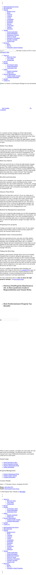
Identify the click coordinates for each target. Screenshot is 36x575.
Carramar (9, 14)
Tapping (9, 27)
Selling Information (8, 467)
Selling (5, 69)
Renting (5, 63)
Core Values (10, 58)
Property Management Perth (11, 465)
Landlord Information (13, 77)
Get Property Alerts (12, 65)
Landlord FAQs (25, 270)
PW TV (9, 46)
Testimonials (10, 60)
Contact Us (6, 80)
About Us (6, 55)
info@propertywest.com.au (11, 6)
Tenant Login (10, 41)
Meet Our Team (11, 57)
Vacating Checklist (12, 39)
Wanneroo (10, 28)
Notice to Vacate (11, 36)
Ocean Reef (10, 25)
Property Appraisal (12, 71)
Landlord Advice (4, 93)
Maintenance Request (13, 35)
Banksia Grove (11, 11)
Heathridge (10, 21)
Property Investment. (15, 93)
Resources (6, 43)
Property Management (9, 74)
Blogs (8, 44)
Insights (5, 79)
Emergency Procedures (13, 38)
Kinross (9, 24)
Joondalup (10, 22)
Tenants (5, 30)
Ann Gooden (5, 108)
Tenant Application (12, 32)
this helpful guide (19, 279)
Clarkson (9, 16)
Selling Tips (10, 72)
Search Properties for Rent (10, 464)
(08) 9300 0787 (7, 8)
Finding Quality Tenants (13, 76)
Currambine (10, 19)
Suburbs (5, 10)
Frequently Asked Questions (15, 47)
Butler (8, 13)
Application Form (12, 68)
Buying (5, 61)
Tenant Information (12, 33)
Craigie (9, 17)
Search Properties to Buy (10, 462)
